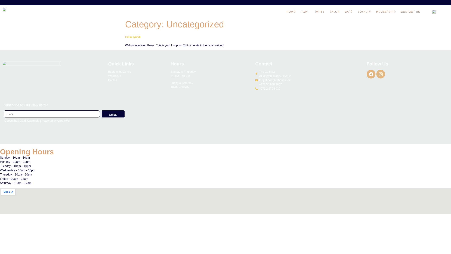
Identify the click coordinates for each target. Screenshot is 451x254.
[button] (305, 12)
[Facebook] (371, 74)
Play (304, 11)
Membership (386, 11)
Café (349, 11)
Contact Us (410, 11)
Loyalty (364, 11)
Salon (335, 11)
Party (320, 11)
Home (291, 11)
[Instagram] (380, 74)
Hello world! (133, 36)
